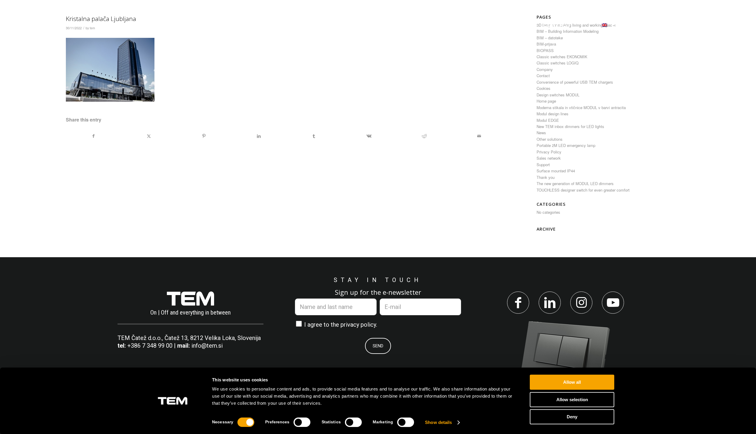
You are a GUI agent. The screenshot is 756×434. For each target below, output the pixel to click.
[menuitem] (284, 25)
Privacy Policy (549, 152)
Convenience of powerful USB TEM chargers (575, 82)
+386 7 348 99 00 (149, 345)
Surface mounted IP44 (556, 171)
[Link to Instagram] (581, 303)
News (541, 132)
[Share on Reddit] (424, 136)
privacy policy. (358, 324)
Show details (438, 422)
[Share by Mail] (479, 136)
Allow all (572, 382)
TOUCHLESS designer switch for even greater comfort (583, 190)
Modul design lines (552, 113)
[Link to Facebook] (518, 303)
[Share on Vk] (369, 136)
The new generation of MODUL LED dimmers (575, 183)
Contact (543, 75)
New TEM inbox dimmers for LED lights (570, 126)
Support (543, 164)
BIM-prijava (546, 44)
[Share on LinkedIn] (259, 136)
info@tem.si (207, 345)
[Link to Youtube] (613, 303)
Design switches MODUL (558, 95)
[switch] (302, 422)
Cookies (543, 88)
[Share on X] (148, 136)
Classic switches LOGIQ (558, 63)
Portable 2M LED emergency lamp (566, 145)
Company (545, 69)
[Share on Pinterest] (204, 136)
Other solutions (550, 139)
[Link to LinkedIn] (550, 303)
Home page (546, 101)
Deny (572, 416)
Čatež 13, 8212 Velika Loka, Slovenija (212, 337)
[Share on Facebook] (93, 136)
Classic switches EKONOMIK (562, 56)
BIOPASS (545, 50)
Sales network (549, 158)
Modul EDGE (548, 120)
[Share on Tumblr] (314, 136)
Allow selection (572, 399)
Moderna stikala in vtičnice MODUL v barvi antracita (581, 107)
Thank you (546, 177)
